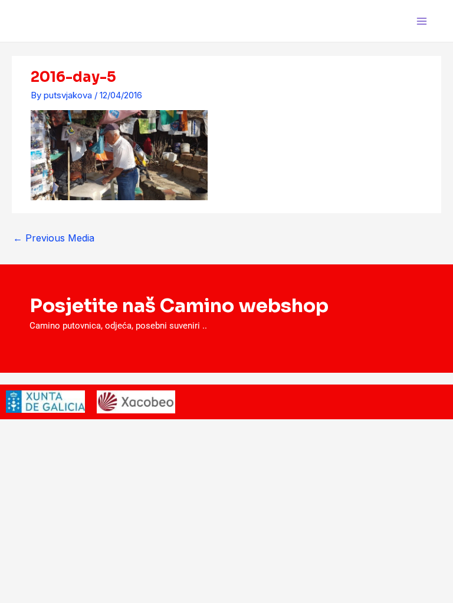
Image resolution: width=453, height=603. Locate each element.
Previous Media (53, 238)
